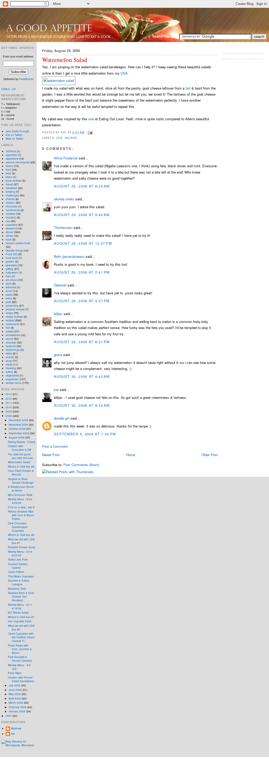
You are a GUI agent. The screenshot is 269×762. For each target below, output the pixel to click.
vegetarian (12, 379)
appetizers (12, 158)
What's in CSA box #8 (21, 535)
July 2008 (15, 685)
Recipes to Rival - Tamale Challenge (21, 480)
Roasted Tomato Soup (21, 547)
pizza (9, 298)
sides (9, 353)
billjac (58, 313)
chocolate (12, 206)
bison (9, 177)
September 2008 (19, 433)
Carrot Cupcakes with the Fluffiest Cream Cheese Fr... (21, 637)
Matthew (16, 728)
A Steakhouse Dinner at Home (21, 488)
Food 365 (12, 254)
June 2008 (16, 690)
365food (11, 151)
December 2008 (19, 420)
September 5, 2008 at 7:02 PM (85, 433)
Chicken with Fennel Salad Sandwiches (21, 679)
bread (9, 184)
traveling (11, 368)
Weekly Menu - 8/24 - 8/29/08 (21, 501)
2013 (9, 394)
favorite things (14, 250)
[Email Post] (89, 132)
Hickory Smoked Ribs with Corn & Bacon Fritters (21, 515)
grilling (9, 269)
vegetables (12, 375)
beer (8, 173)
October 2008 (17, 429)
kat (56, 389)
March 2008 (16, 702)
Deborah (60, 285)
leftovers (11, 287)
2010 (9, 407)
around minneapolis (18, 162)
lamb (9, 283)
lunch (9, 291)
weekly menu (14, 383)
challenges (12, 195)
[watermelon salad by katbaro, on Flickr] (58, 80)
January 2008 (17, 711)
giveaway (11, 265)
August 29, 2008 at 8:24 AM (82, 186)
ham (8, 276)
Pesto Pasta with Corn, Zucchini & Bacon (20, 649)
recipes (10, 320)
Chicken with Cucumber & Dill (19, 448)
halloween (12, 272)
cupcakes (11, 225)
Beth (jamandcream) (69, 256)
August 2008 (17, 437)
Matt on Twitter (14, 138)
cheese (10, 199)
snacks (10, 357)
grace (58, 354)
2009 (9, 411)
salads (71, 138)
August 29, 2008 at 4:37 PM (82, 300)
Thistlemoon (63, 227)
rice (8, 328)
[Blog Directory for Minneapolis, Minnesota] (18, 745)
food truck (12, 258)
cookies (10, 214)
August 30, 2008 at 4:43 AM (82, 376)
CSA (124, 73)
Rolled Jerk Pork (18, 559)
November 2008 (19, 424)
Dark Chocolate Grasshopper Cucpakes (18, 527)
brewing (10, 192)
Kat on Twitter (14, 135)
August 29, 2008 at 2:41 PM (82, 272)
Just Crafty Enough (17, 131)
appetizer (11, 155)
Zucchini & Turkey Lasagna (18, 582)
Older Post (209, 454)
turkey (9, 372)
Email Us (8, 89)
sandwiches (13, 335)
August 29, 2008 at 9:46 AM (82, 214)
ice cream (11, 280)
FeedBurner (26, 79)
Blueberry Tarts (17, 589)
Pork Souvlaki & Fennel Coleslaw (20, 658)
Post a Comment (55, 446)
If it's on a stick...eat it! (21, 507)
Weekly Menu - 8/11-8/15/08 (20, 606)
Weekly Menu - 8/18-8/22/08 (20, 553)
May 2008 (15, 694)
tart (187, 88)
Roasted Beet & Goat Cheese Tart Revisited (21, 596)
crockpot (11, 217)
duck (9, 239)
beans (9, 166)
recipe (9, 313)
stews (9, 364)
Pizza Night (15, 673)
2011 (9, 403)
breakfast (11, 188)
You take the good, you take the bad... (21, 456)
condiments (13, 210)
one (91, 118)
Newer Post (51, 454)
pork (8, 302)
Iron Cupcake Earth (20, 621)
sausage (11, 342)
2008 (9, 416)
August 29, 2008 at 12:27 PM (83, 243)
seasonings (13, 350)
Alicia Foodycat (65, 157)
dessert (10, 228)
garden (10, 261)
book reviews (14, 180)
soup (9, 361)
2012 (9, 398)
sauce (9, 339)
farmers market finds (18, 243)
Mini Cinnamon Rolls (20, 495)
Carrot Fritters (16, 572)
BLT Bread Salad (18, 612)
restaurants (12, 324)
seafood (11, 346)
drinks (9, 236)
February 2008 (18, 707)
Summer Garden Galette (18, 566)
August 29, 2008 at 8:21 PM (82, 341)
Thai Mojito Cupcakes (21, 576)
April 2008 (15, 698)
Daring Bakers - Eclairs (21, 442)
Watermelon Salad (64, 60)
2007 (9, 716)
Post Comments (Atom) (81, 464)
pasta (9, 294)
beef (8, 169)
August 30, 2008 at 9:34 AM (82, 405)
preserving (12, 305)
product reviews (15, 309)
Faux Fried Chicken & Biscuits (21, 472)
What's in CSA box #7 (21, 617)
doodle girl (61, 418)
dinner (9, 232)
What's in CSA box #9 (21, 466)
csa (59, 138)
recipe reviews (14, 317)
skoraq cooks (64, 198)
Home (130, 454)
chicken (10, 203)
